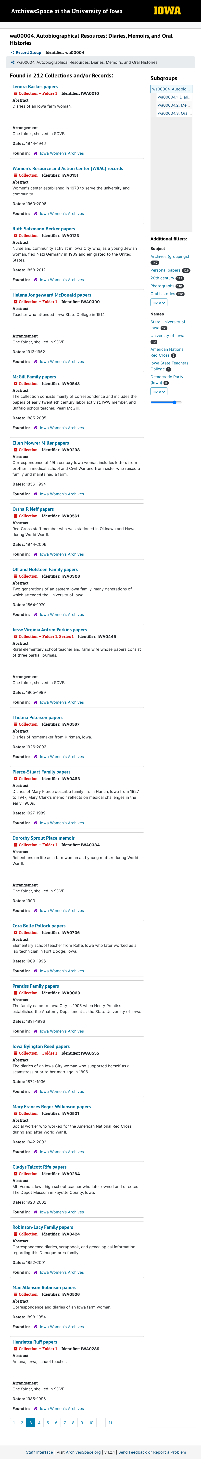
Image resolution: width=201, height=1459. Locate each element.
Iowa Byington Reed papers (41, 1046)
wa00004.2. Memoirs (177, 105)
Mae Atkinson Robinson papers (44, 1287)
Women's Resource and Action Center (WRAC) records (68, 168)
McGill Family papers (34, 377)
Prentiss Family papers (36, 986)
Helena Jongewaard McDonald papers (52, 295)
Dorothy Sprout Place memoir (44, 838)
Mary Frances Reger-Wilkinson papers (52, 1106)
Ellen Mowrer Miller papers (41, 443)
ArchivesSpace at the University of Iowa (67, 11)
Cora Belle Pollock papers (39, 926)
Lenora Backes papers (35, 86)
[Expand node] (196, 25)
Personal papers (170, 270)
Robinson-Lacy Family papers (43, 1227)
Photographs (166, 285)
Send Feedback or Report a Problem (152, 1452)
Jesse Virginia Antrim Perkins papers (50, 629)
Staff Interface (39, 1452)
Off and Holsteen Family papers (45, 569)
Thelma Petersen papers (38, 717)
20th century (167, 277)
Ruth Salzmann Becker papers (44, 228)
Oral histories (167, 293)
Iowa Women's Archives (62, 153)
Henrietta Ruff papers (35, 1342)
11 (110, 1422)
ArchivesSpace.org (83, 1452)
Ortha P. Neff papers (33, 509)
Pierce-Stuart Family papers (41, 772)
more (157, 302)
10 (91, 1422)
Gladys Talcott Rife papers (39, 1167)
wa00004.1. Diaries (175, 97)
